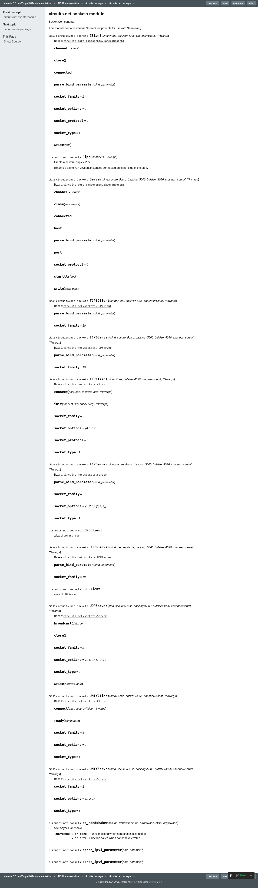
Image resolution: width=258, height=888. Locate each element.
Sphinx (152, 881)
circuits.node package (17, 29)
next (225, 3)
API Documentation (68, 3)
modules (238, 3)
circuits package (94, 3)
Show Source (12, 41)
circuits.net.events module (20, 17)
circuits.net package (120, 3)
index (251, 3)
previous (212, 3)
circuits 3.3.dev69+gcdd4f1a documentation (27, 3)
